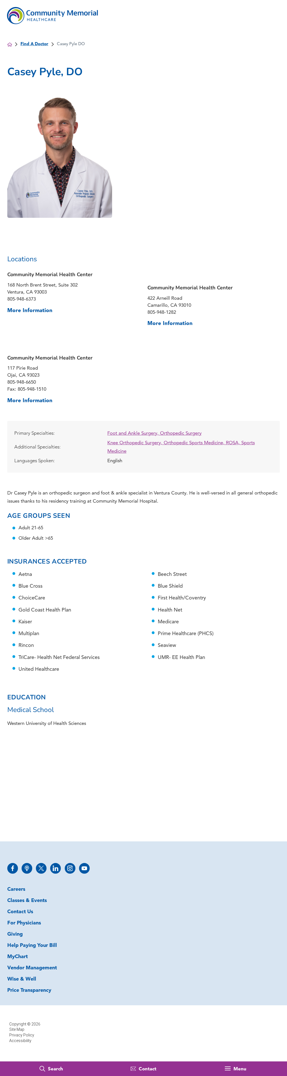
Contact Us (20, 912)
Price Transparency (29, 990)
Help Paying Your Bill (32, 945)
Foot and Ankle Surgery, (133, 433)
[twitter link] (41, 868)
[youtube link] (84, 868)
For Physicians (24, 923)
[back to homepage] (9, 44)
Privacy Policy (21, 1035)
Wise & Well (21, 979)
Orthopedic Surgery (181, 433)
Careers (16, 889)
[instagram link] (70, 868)
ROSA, (233, 443)
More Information (29, 310)
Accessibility (20, 1040)
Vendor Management (32, 968)
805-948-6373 (21, 299)
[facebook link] (12, 868)
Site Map (16, 1029)
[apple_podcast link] (27, 868)
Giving (15, 934)
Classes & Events (27, 900)
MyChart (17, 957)
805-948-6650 (21, 382)
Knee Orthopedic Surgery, (135, 443)
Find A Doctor (34, 44)
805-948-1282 (161, 312)
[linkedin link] (55, 868)
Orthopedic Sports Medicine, (195, 443)
